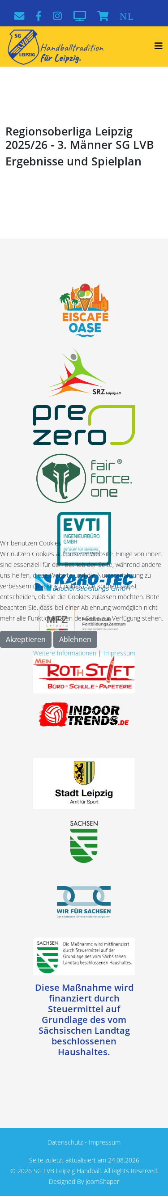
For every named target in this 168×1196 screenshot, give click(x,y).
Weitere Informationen (64, 653)
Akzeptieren (26, 639)
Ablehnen (75, 639)
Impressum (119, 653)
